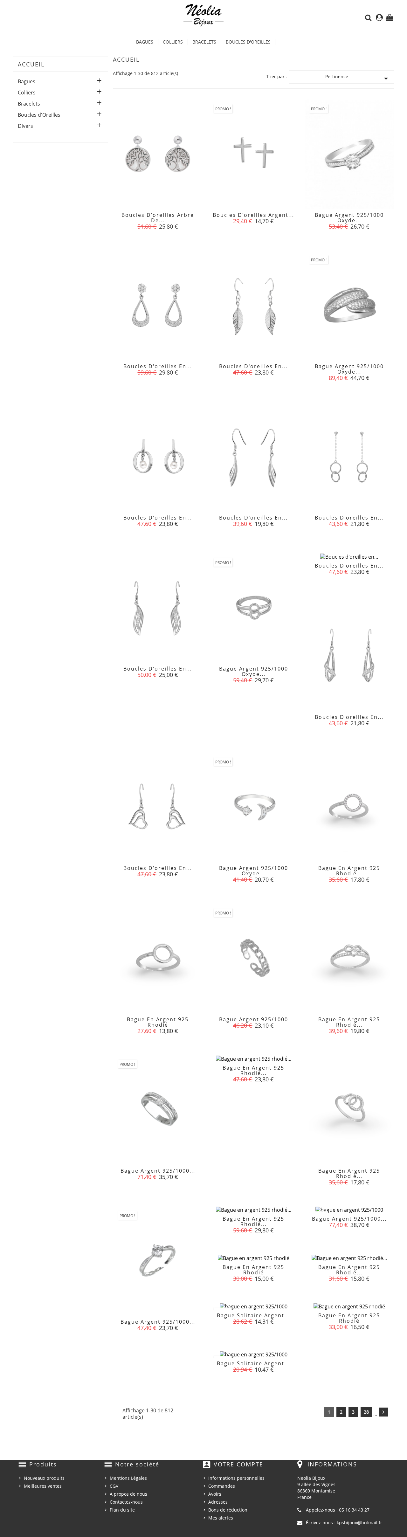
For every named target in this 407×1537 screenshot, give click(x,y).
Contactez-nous (126, 1502)
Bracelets (204, 42)
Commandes (221, 1486)
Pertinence (358, 78)
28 (366, 1412)
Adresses (218, 1502)
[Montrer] (157, 218)
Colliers (173, 42)
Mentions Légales (128, 1478)
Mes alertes (220, 1518)
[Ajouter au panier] (143, 218)
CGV (114, 1486)
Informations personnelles (236, 1478)
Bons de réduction (227, 1510)
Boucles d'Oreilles (248, 42)
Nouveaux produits (44, 1478)
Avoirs (214, 1494)
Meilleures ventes (43, 1486)
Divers (25, 126)
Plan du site (122, 1510)
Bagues (144, 42)
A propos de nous (128, 1494)
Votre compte (238, 1464)
